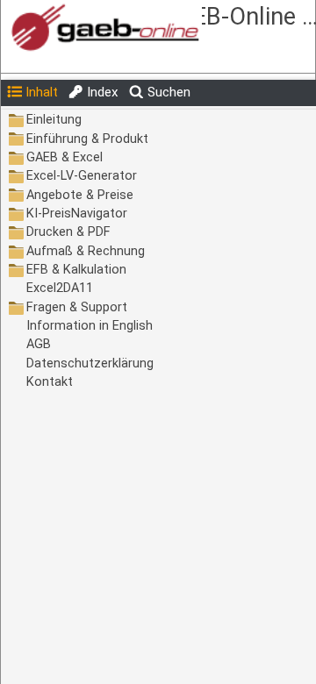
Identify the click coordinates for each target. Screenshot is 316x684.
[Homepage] (124, 28)
